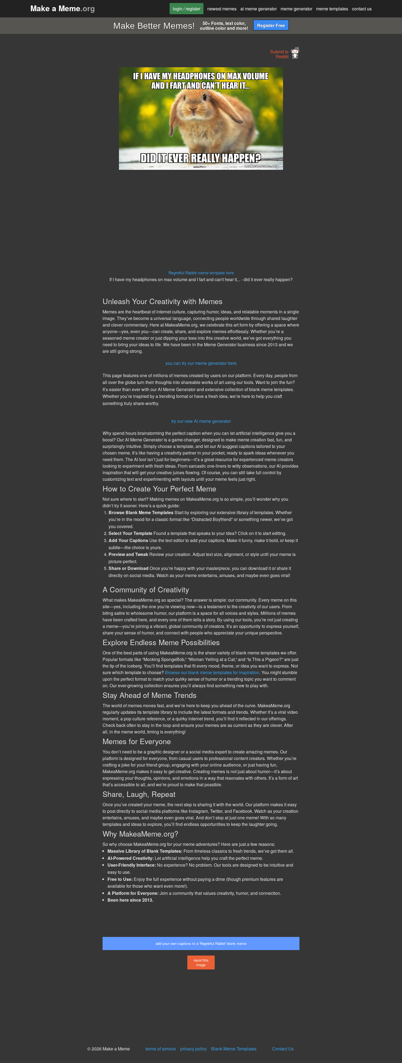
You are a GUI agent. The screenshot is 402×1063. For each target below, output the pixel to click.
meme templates (332, 8)
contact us (362, 8)
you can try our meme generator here (201, 363)
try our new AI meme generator (201, 421)
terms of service (160, 1048)
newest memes (222, 8)
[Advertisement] (52, 149)
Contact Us (283, 1048)
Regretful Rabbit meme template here (201, 272)
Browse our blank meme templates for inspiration (212, 672)
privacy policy (193, 1048)
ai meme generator (258, 8)
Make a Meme (62, 8)
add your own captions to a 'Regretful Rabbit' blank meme (201, 943)
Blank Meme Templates (234, 1048)
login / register (186, 8)
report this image (201, 962)
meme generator (296, 8)
